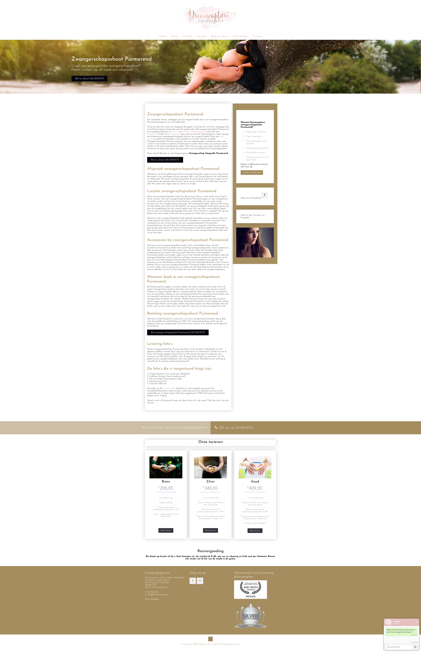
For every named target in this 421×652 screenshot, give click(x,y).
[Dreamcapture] (210, 16)
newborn (175, 132)
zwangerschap (169, 388)
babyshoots (152, 134)
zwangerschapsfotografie (193, 132)
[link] (255, 242)
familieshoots (174, 134)
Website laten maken (208, 644)
